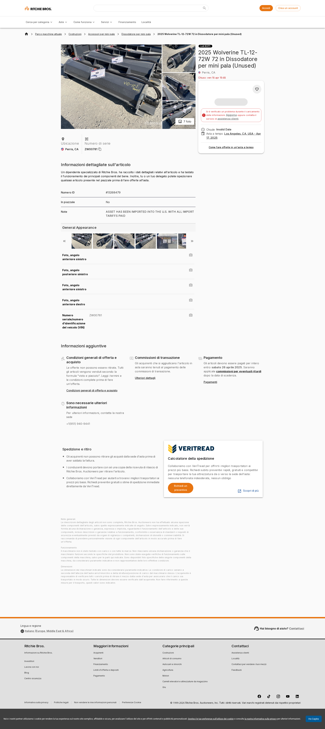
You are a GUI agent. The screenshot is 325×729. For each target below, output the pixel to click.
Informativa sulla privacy (36, 703)
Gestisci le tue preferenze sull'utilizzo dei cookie (211, 719)
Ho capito (313, 719)
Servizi (105, 22)
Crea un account (288, 8)
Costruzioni (168, 652)
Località (146, 22)
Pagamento (99, 675)
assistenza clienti (228, 118)
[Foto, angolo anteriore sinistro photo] (190, 255)
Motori (165, 675)
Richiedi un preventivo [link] (180, 487)
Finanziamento (127, 22)
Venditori (97, 658)
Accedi (266, 8)
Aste (61, 22)
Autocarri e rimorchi (172, 664)
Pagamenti (210, 382)
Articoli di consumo (171, 658)
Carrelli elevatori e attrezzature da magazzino (185, 681)
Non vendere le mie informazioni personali (95, 703)
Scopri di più (251, 491)
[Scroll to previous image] (64, 241)
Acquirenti (98, 652)
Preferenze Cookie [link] (131, 702)
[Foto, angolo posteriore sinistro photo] (190, 270)
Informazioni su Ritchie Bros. (38, 652)
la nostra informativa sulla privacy (261, 719)
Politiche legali (61, 703)
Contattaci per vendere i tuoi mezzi (249, 664)
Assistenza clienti (240, 652)
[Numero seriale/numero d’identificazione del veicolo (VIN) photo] (190, 315)
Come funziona (82, 22)
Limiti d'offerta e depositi (106, 670)
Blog (26, 672)
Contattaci (296, 628)
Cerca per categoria (37, 22)
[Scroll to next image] (192, 241)
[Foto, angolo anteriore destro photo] (190, 300)
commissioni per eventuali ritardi (238, 371)
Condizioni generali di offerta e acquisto (91, 391)
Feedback (237, 670)
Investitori (29, 661)
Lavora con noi (31, 667)
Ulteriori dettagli (145, 378)
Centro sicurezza (32, 678)
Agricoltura (167, 670)
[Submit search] (204, 8)
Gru (164, 687)
